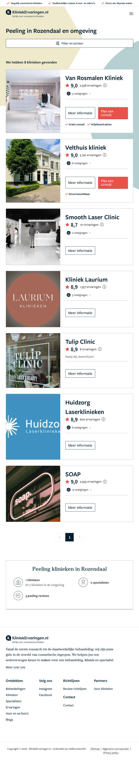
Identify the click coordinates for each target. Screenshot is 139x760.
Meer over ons (15, 667)
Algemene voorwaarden (116, 748)
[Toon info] (105, 85)
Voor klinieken (103, 689)
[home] (27, 13)
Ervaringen (13, 707)
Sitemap (95, 748)
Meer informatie (80, 113)
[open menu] (131, 13)
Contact (68, 705)
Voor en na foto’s (17, 713)
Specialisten (13, 701)
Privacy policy (111, 752)
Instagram (45, 689)
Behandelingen (15, 689)
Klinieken (12, 695)
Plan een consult (107, 113)
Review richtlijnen (75, 689)
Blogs (9, 719)
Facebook (45, 695)
